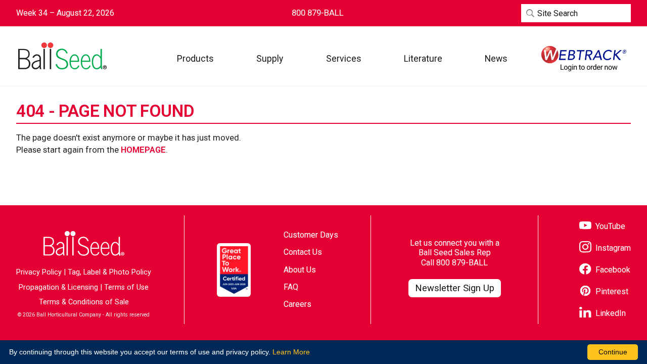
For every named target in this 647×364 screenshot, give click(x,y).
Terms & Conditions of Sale (84, 302)
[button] (195, 58)
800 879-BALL (462, 262)
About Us (300, 270)
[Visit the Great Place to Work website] (234, 269)
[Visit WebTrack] (584, 58)
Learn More (291, 352)
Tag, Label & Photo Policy (109, 272)
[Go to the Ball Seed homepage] (61, 56)
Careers (297, 304)
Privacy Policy (39, 272)
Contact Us (303, 252)
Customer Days (311, 235)
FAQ (291, 287)
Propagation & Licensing (58, 287)
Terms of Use (126, 287)
